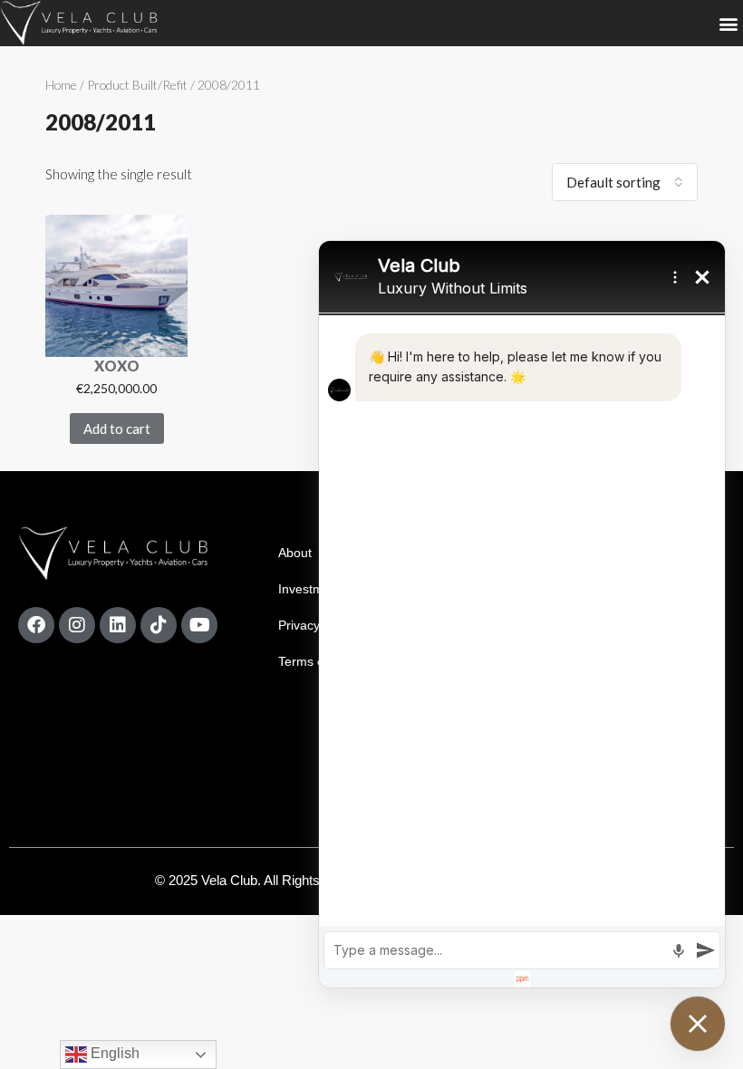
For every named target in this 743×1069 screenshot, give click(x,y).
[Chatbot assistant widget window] (522, 614)
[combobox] (625, 182)
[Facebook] (36, 625)
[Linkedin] (118, 625)
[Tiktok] (158, 625)
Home (61, 84)
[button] (728, 23)
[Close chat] (698, 1024)
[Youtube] (199, 625)
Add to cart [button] (116, 428)
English (113, 1053)
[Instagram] (77, 625)
